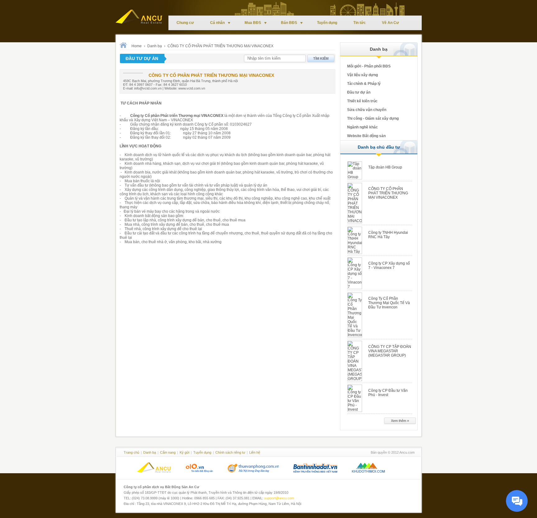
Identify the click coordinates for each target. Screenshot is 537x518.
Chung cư (185, 23)
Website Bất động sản (366, 136)
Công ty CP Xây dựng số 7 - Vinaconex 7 (389, 265)
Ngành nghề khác (362, 127)
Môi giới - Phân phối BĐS (369, 66)
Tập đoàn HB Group (385, 167)
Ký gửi (184, 452)
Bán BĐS (289, 23)
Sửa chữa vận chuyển (366, 110)
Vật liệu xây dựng (362, 75)
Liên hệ (254, 452)
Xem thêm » (400, 421)
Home (136, 46)
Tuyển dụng (327, 23)
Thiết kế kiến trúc (362, 101)
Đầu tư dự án (358, 92)
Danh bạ (154, 46)
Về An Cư (390, 23)
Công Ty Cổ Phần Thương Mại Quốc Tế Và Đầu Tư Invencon (389, 302)
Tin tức (359, 23)
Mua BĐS (253, 23)
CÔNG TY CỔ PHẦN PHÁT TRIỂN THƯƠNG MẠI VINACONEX (220, 46)
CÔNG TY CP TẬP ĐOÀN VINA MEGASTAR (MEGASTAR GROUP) (389, 351)
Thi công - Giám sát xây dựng (373, 118)
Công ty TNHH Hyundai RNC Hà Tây (388, 234)
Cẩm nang (168, 452)
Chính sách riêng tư (230, 452)
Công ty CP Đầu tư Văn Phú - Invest (388, 392)
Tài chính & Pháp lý (364, 83)
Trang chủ (131, 452)
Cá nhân (217, 23)
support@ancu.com (279, 498)
